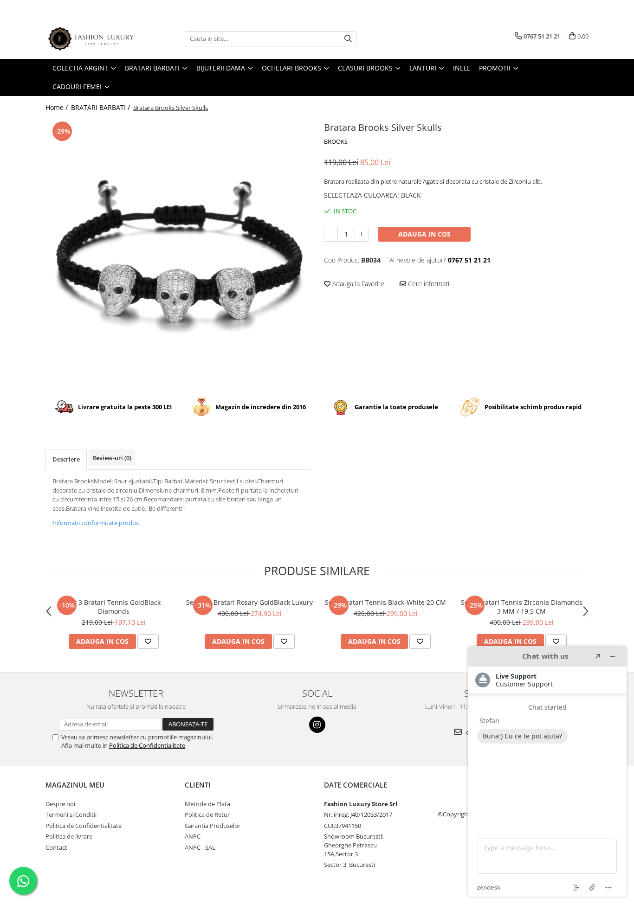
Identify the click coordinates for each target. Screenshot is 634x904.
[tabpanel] (177, 251)
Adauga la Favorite (357, 283)
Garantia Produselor (212, 825)
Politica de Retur (207, 814)
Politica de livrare (68, 836)
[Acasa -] (91, 39)
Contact (56, 847)
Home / (57, 107)
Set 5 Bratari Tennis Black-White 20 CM (385, 602)
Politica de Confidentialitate (147, 745)
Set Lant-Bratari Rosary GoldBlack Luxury (249, 602)
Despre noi (60, 804)
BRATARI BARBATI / (101, 107)
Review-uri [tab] (111, 458)
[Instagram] (317, 725)
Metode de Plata (207, 804)
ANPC (193, 836)
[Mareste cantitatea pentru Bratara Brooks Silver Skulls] (362, 234)
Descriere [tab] (66, 459)
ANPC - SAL (200, 847)
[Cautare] (348, 38)
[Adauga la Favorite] (148, 641)
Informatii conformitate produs (95, 523)
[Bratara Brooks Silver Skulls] (177, 251)
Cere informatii (428, 283)
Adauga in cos (424, 234)
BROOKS (336, 141)
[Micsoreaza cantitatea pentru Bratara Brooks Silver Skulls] (331, 234)
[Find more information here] (547, 771)
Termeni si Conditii (71, 814)
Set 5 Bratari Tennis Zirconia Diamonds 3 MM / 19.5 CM (521, 606)
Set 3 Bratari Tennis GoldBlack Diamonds (114, 606)
